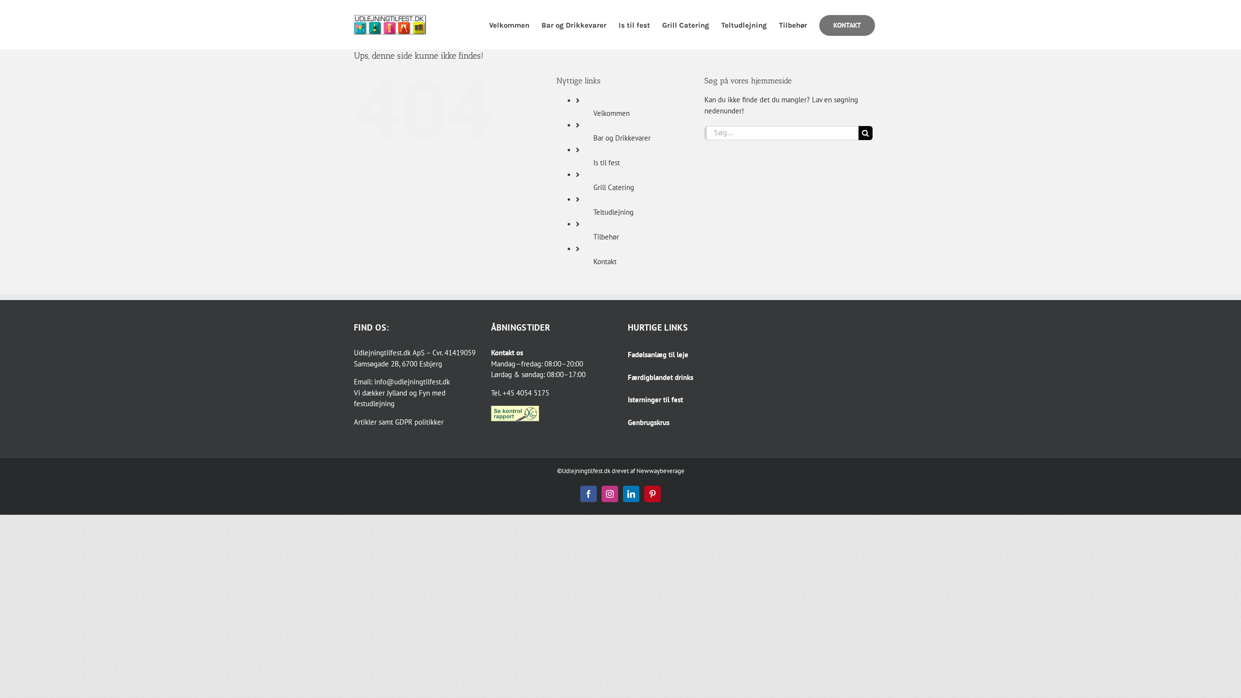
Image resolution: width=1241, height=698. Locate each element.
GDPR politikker (419, 422)
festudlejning (374, 403)
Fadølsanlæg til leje (658, 354)
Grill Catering (613, 187)
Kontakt (605, 261)
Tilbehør (606, 236)
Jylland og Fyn (408, 392)
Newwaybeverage (660, 471)
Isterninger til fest (655, 399)
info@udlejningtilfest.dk (412, 381)
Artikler (365, 422)
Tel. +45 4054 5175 (520, 392)
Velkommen (611, 113)
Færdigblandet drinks (660, 377)
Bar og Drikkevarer (622, 138)
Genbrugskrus (648, 422)
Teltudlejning (613, 212)
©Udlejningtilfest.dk (583, 471)
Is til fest (606, 162)
